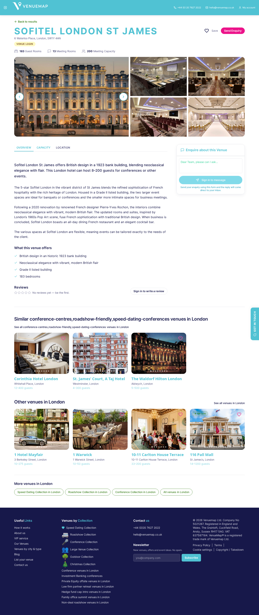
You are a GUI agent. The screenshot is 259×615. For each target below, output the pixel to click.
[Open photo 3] (216, 76)
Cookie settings (202, 549)
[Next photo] (123, 97)
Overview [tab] (23, 147)
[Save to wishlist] (206, 30)
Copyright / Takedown (230, 549)
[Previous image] (19, 353)
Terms (218, 545)
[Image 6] (46, 371)
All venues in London (176, 492)
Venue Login (24, 43)
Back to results (27, 21)
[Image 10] (104, 371)
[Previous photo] (19, 97)
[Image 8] (100, 371)
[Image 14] (114, 371)
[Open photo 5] (216, 117)
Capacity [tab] (44, 147)
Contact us (21, 564)
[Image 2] (37, 371)
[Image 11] (107, 371)
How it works (22, 527)
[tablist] (90, 148)
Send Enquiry (233, 30)
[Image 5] (44, 371)
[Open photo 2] (158, 76)
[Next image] (64, 353)
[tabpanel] (90, 225)
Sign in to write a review (148, 291)
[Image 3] (39, 371)
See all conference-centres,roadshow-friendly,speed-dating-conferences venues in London (71, 327)
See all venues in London (229, 403)
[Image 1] (34, 371)
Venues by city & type (27, 549)
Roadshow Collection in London (87, 492)
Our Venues (21, 543)
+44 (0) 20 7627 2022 (189, 7)
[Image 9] (102, 371)
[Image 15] (116, 371)
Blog (17, 554)
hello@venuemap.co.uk (147, 534)
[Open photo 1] (71, 97)
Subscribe (191, 557)
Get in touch (254, 321)
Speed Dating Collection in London (38, 492)
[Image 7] (48, 371)
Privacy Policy (201, 545)
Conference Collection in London (135, 492)
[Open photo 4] (158, 117)
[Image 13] (111, 371)
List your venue (23, 559)
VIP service (21, 538)
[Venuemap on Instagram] (5, 7)
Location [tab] (63, 147)
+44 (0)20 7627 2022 (146, 527)
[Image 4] (41, 371)
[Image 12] (109, 371)
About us (19, 533)
